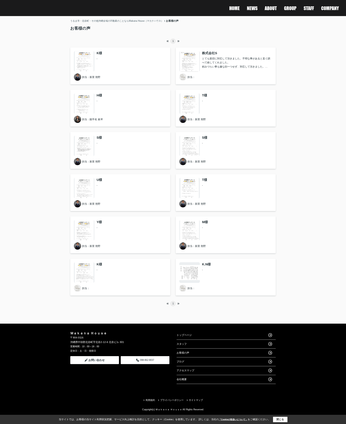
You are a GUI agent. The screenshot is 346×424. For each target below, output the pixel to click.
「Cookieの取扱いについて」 (233, 419)
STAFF (309, 8)
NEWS (252, 8)
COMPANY (330, 8)
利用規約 (150, 400)
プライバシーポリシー (172, 400)
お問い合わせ (96, 360)
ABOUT (271, 8)
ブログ (180, 361)
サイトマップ (196, 400)
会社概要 (182, 379)
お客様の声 (183, 352)
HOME (234, 8)
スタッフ (182, 343)
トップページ (184, 335)
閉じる (280, 419)
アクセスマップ (185, 370)
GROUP (290, 8)
